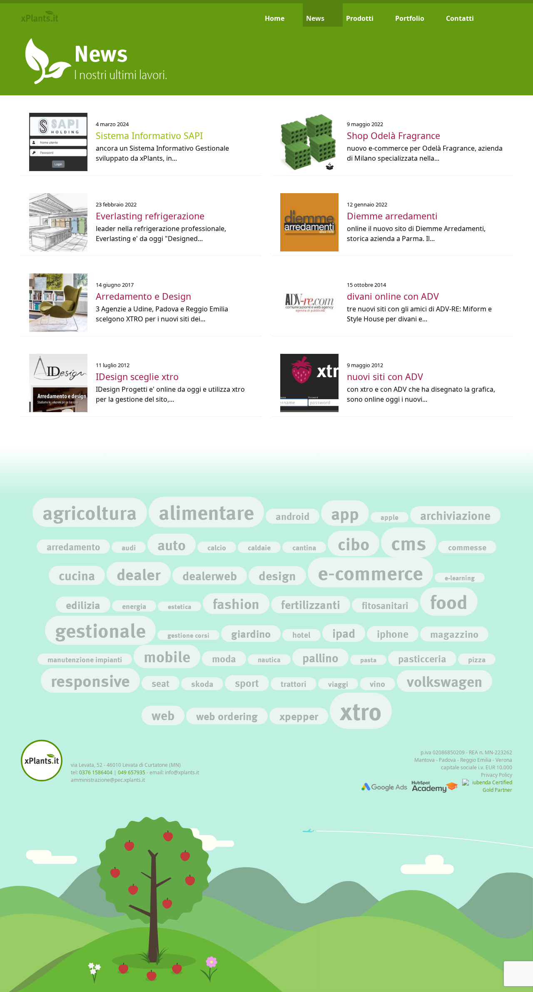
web (163, 715)
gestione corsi (188, 635)
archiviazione (455, 515)
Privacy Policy (496, 774)
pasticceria (422, 658)
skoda (202, 683)
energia (134, 606)
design (277, 575)
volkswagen (444, 681)
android (292, 516)
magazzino (454, 634)
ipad (343, 633)
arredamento (73, 547)
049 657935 (131, 772)
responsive (90, 680)
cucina (77, 575)
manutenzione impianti (84, 659)
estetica (179, 606)
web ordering (227, 716)
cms (408, 542)
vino (377, 683)
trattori (293, 683)
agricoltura (89, 512)
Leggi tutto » (40, 113)
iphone (392, 633)
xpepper (298, 716)
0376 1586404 (95, 772)
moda (224, 658)
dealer (139, 574)
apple (390, 517)
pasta (368, 659)
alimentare (206, 512)
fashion (236, 603)
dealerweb (209, 575)
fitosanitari (385, 605)
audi (129, 547)
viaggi (338, 683)
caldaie (259, 547)
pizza (477, 659)
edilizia (83, 605)
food (449, 601)
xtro (361, 710)
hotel (301, 635)
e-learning (460, 577)
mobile (167, 656)
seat (160, 683)
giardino (251, 633)
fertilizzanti (310, 604)
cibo (353, 543)
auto (171, 544)
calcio (216, 547)
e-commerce (370, 572)
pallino (320, 657)
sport (247, 683)
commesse (467, 547)
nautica (269, 659)
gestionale (100, 630)
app (345, 513)
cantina (304, 547)
